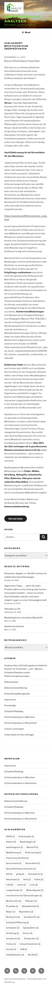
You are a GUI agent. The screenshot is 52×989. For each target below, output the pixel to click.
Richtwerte (13, 917)
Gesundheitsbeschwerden (22, 61)
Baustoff (32, 847)
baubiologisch (14, 847)
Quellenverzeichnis (14, 626)
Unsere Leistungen (14, 729)
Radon (10, 911)
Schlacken (12, 928)
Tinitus (11, 944)
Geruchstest (13, 863)
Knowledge (10, 705)
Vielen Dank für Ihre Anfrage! (19, 734)
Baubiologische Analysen (22, 19)
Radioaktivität (30, 906)
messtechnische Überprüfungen (24, 895)
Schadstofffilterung (17, 922)
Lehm (21, 885)
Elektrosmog (33, 852)
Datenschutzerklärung (15, 688)
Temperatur (31, 938)
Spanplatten (31, 928)
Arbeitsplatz (26, 836)
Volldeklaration (15, 954)
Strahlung (12, 933)
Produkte (12, 906)
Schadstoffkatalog (13, 711)
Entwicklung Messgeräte (17, 693)
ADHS (10, 836)
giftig (20, 874)
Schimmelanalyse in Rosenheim (20, 723)
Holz (27, 879)
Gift (9, 874)
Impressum (10, 699)
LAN (9, 885)
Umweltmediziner (29, 944)
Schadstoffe (31, 917)
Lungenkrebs (14, 890)
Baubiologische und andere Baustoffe (23, 617)
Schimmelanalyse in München (19, 717)
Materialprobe (34, 890)
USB (23, 949)
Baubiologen (28, 842)
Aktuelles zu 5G (12, 609)
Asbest (11, 842)
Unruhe (11, 949)
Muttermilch (13, 901)
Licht (34, 885)
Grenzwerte (35, 874)
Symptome (13, 938)
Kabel (38, 879)
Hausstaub (12, 879)
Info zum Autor (15, 518)
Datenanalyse (11, 682)
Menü (27, 32)
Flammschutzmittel (17, 858)
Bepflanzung (13, 852)
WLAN (32, 954)
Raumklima (26, 911)
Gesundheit (32, 863)
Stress (27, 933)
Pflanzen (31, 901)
